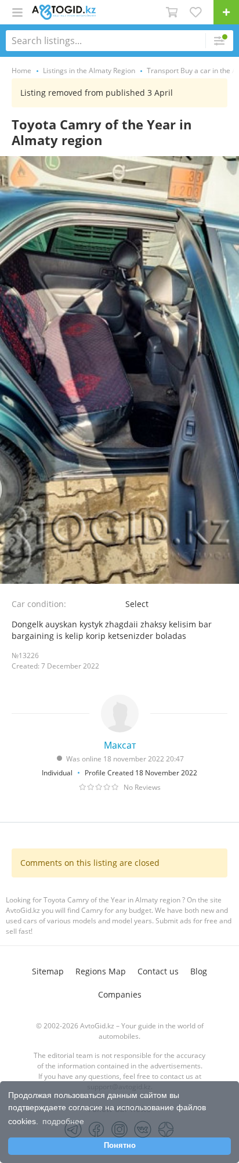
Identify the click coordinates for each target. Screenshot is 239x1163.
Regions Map (100, 971)
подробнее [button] (63, 1121)
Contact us (158, 971)
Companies (120, 994)
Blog (198, 971)
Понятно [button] (120, 1146)
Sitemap (48, 971)
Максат (120, 745)
